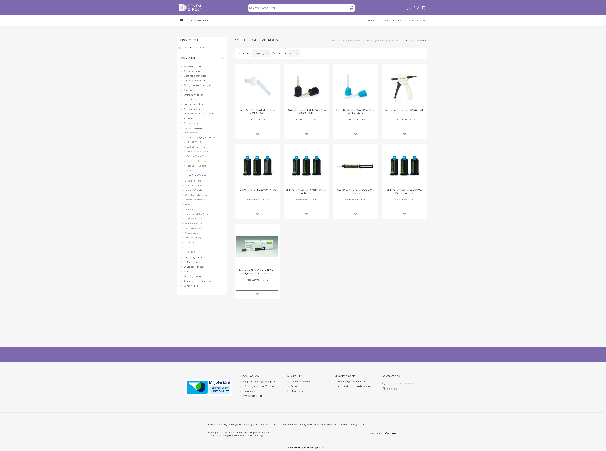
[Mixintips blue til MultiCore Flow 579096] (355, 86)
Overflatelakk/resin (194, 219)
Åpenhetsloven (251, 391)
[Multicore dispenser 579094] (404, 86)
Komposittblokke (193, 223)
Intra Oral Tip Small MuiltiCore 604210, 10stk (257, 111)
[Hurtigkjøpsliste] (416, 7)
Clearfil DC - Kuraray (197, 142)
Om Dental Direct (252, 396)
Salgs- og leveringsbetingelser (259, 382)
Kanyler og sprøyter (194, 71)
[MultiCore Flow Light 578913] (306, 166)
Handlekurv (423, 7)
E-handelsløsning (295, 448)
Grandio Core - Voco (197, 152)
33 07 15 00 (287, 425)
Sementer (189, 118)
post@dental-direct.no (311, 425)
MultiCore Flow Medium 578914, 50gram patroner (404, 191)
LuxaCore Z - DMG (196, 147)
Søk (351, 8)
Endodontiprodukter (195, 262)
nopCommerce (390, 433)
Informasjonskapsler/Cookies (258, 386)
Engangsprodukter (194, 267)
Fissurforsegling (193, 238)
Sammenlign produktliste (351, 382)
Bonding (189, 242)
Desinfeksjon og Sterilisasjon (199, 114)
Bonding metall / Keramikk (198, 214)
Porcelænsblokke (193, 228)
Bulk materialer (192, 133)
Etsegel (188, 247)
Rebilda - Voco (194, 171)
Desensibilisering (193, 181)
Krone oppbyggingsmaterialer (200, 137)
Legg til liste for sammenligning (257, 133)
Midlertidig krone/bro (195, 76)
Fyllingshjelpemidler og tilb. (198, 85)
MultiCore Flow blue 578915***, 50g (257, 190)
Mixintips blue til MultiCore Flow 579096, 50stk (355, 111)
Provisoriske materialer (196, 200)
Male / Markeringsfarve (196, 186)
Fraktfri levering (254, 436)
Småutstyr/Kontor (193, 95)
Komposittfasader (194, 190)
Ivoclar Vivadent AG (194, 48)
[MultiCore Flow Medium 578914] (404, 166)
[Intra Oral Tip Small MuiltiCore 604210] (257, 86)
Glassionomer (192, 233)
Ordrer (294, 386)
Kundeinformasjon (300, 382)
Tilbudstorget (297, 391)
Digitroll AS (318, 448)
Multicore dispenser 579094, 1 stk (404, 110)
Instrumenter (191, 100)
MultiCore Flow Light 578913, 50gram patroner (306, 191)
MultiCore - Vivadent (197, 175)
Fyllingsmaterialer (193, 128)
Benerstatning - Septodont (198, 281)
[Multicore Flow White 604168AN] (257, 246)
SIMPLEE (188, 272)
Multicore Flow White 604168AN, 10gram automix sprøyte (257, 272)
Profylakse (189, 90)
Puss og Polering (192, 109)
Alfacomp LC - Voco (197, 161)
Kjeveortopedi (191, 286)
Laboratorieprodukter (195, 81)
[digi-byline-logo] (284, 448)
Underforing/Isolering (196, 195)
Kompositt (190, 252)
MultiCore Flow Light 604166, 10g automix (355, 191)
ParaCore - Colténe (196, 166)
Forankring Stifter (193, 257)
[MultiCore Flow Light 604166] (355, 166)
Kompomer (190, 209)
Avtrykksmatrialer (193, 66)
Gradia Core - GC (196, 156)
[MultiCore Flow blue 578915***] (257, 166)
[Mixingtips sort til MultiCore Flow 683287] (306, 86)
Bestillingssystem (193, 276)
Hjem (334, 41)
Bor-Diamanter (192, 123)
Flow (187, 204)
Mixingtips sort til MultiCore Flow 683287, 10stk (306, 111)
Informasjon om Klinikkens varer (354, 386)
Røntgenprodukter (194, 104)
